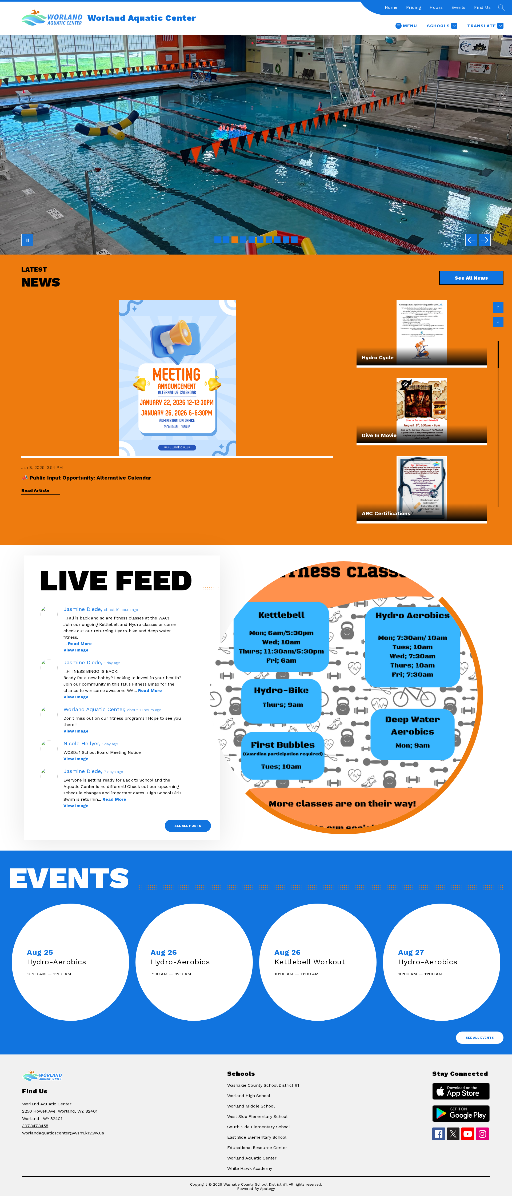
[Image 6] (260, 239)
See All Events (480, 1038)
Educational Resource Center (257, 1147)
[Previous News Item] (498, 307)
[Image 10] (294, 239)
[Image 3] (234, 239)
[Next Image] (485, 240)
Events (458, 7)
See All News (471, 278)
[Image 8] (277, 239)
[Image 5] (252, 239)
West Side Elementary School (257, 1116)
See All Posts (187, 826)
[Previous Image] (471, 240)
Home (391, 7)
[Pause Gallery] (27, 240)
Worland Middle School (251, 1106)
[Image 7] (269, 239)
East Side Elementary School (256, 1137)
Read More (80, 643)
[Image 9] (286, 239)
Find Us (482, 7)
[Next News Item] (498, 322)
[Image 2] (226, 239)
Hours (436, 7)
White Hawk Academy (249, 1168)
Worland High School (248, 1095)
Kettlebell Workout (312, 962)
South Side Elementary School (258, 1126)
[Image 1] (217, 239)
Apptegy (267, 1188)
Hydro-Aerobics (59, 962)
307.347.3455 (35, 1125)
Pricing (413, 7)
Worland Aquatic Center (252, 1158)
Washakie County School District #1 (263, 1085)
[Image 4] (243, 239)
